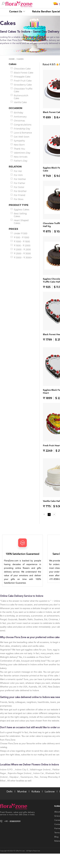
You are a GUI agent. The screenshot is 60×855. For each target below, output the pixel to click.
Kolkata (36, 791)
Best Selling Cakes (20, 215)
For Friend (19, 195)
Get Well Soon (21, 136)
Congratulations (22, 124)
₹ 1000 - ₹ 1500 (22, 241)
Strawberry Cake (23, 84)
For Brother (20, 191)
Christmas (19, 120)
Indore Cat (38, 773)
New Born (19, 144)
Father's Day (20, 160)
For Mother (20, 179)
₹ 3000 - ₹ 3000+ (23, 257)
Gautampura (26, 777)
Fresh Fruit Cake (23, 80)
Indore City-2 (22, 769)
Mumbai (22, 791)
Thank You (19, 148)
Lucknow (50, 791)
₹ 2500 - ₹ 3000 (22, 253)
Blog (56, 836)
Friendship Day (22, 128)
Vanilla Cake (20, 102)
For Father (19, 183)
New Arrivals (20, 156)
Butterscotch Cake (21, 97)
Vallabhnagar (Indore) (40, 769)
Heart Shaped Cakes (21, 222)
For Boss (18, 199)
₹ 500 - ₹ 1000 (21, 237)
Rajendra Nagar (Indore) (20, 773)
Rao (36, 777)
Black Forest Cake (23, 72)
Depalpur (14, 777)
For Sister (19, 187)
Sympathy (19, 140)
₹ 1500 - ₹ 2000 (22, 245)
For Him (18, 175)
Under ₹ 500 (20, 233)
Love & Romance (23, 132)
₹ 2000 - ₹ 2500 (22, 249)
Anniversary (20, 116)
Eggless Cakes (21, 209)
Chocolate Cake (22, 68)
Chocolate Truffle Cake (23, 90)
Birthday (18, 112)
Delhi (9, 791)
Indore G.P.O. (7, 769)
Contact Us (16, 11)
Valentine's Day (22, 152)
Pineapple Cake (22, 76)
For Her (18, 171)
